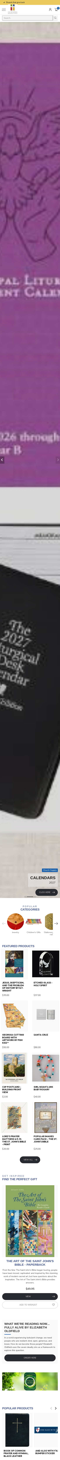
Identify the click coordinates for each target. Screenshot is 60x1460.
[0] (56, 9)
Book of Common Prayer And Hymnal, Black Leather (16, 1453)
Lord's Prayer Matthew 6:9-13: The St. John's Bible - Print (14, 1140)
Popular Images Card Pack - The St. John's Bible (45, 1139)
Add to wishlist (28, 1304)
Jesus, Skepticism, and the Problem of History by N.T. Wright (13, 986)
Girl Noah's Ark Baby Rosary (43, 1088)
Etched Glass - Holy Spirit (43, 984)
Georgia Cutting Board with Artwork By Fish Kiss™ (13, 1039)
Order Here (30, 1357)
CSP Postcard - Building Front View (11, 1090)
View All (28, 1159)
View (28, 1296)
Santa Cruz (41, 1035)
